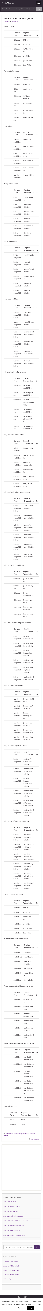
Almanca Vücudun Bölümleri (15, 1235)
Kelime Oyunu (8, 1279)
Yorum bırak (35, 1139)
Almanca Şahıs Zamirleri (13, 1225)
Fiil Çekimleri (15, 21)
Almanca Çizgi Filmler (10, 1262)
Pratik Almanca (8, 3)
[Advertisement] (21, 1167)
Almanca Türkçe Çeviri (11, 1274)
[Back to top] (38, 1306)
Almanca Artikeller (11, 1206)
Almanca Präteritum (12, 1230)
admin (7, 21)
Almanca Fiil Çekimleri (11, 1266)
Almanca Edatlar (10, 1211)
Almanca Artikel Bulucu (11, 1270)
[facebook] (22, 1296)
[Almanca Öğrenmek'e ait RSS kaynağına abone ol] (19, 1296)
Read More (6, 1301)
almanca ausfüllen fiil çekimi (16, 1134)
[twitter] (25, 1296)
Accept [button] (30, 1308)
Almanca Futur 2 (10, 1202)
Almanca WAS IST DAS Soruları (15, 1221)
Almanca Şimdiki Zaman (13, 1216)
